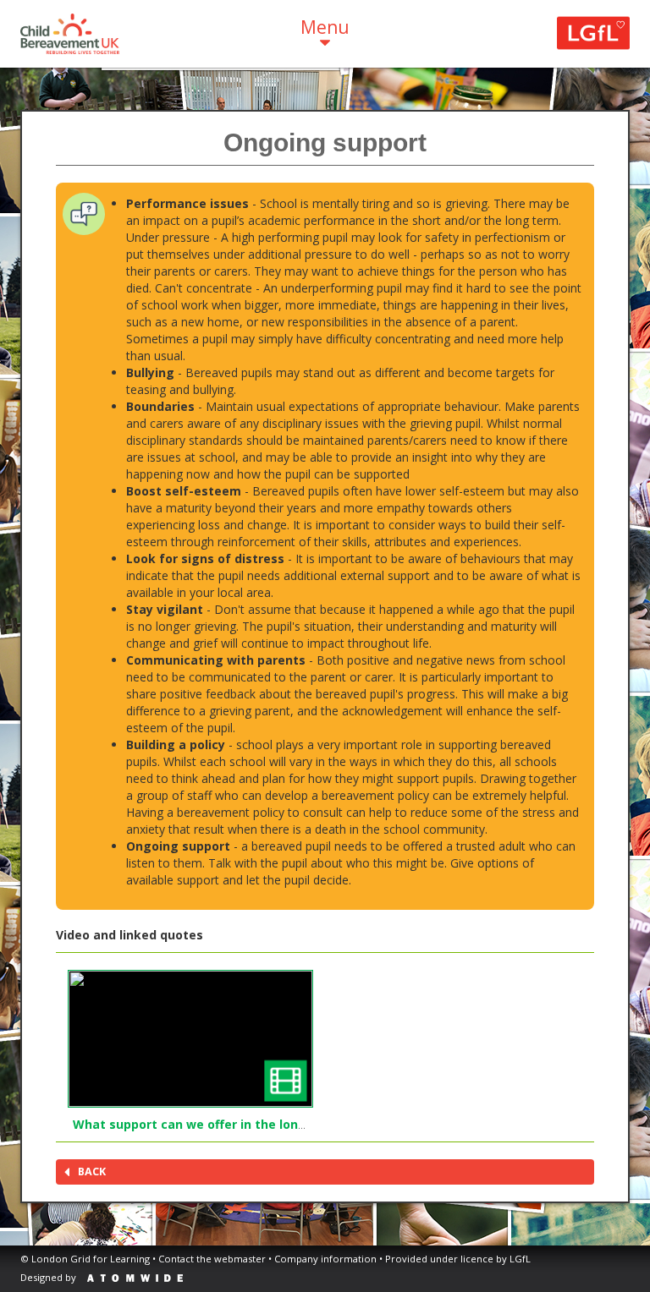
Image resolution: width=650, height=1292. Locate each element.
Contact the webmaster (212, 1258)
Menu (325, 27)
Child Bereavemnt (69, 34)
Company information (325, 1258)
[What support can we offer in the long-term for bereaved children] (190, 1039)
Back (92, 1171)
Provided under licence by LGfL (458, 1258)
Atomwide (135, 1278)
